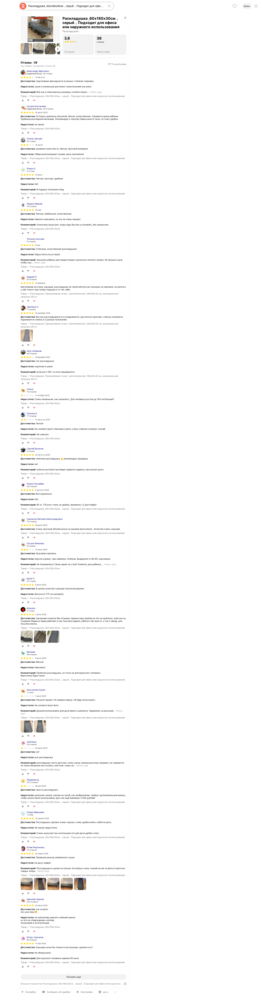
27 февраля (40, 283)
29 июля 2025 (41, 525)
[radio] (23, 100)
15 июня (38, 175)
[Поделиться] (125, 17)
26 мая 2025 (40, 786)
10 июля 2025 (41, 549)
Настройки (87, 992)
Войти (247, 6)
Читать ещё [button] (96, 92)
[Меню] (256, 6)
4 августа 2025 (42, 490)
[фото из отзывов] (27, 335)
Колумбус (30, 992)
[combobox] (65, 6)
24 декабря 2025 (42, 357)
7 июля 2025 (40, 614)
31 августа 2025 (42, 419)
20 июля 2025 (41, 112)
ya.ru (105, 992)
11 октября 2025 (42, 395)
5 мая (37, 245)
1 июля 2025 (40, 696)
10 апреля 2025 (42, 818)
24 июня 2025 (41, 905)
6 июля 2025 (40, 658)
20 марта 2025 (41, 853)
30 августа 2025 (42, 455)
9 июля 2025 (40, 585)
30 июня (39, 145)
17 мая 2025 (40, 943)
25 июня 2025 (41, 748)
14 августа (40, 77)
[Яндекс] (23, 6)
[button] (26, 48)
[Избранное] (234, 6)
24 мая (38, 210)
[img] (27, 77)
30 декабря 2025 (42, 313)
